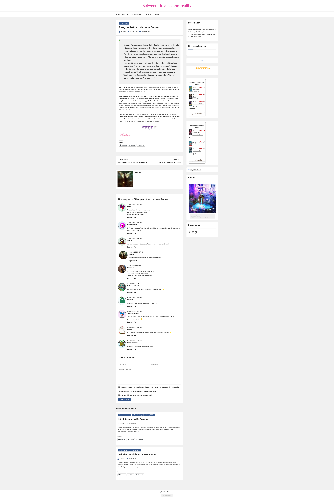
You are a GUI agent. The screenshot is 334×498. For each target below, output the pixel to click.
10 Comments (146, 32)
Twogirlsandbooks (133, 313)
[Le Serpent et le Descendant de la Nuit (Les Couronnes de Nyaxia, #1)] (190, 134)
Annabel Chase (196, 91)
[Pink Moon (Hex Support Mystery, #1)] (190, 98)
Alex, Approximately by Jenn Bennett (170, 162)
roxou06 (129, 329)
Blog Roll (148, 14)
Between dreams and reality (167, 5)
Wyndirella (130, 268)
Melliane (131, 254)
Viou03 (129, 240)
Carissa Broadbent (193, 138)
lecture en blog (132, 224)
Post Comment (124, 399)
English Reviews (121, 14)
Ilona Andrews (192, 154)
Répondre (130, 217)
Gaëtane (130, 299)
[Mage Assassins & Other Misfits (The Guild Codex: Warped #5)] (190, 105)
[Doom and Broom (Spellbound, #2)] (190, 91)
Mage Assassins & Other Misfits (198, 104)
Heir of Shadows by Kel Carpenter (133, 419)
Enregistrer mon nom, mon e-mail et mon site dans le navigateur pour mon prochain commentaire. (149, 387)
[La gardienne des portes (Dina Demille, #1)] (190, 152)
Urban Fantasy (137, 415)
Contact (156, 14)
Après (194, 142)
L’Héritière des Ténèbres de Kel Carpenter (137, 454)
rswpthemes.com (167, 495)
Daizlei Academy (124, 415)
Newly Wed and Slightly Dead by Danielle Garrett (133, 162)
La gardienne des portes (196, 151)
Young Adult (124, 23)
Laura (129, 206)
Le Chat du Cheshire (133, 286)
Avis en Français (136, 14)
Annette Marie (192, 108)
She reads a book (132, 343)
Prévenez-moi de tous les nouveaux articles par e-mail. (135, 395)
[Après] (190, 146)
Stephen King (196, 143)
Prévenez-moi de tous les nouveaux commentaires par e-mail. (138, 391)
